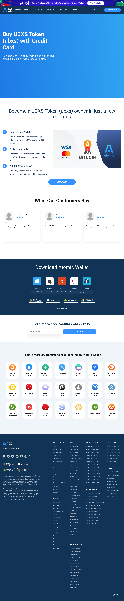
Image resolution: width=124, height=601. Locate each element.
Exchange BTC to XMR (92, 452)
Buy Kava (55, 542)
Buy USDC (56, 530)
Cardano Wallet (74, 461)
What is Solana (111, 478)
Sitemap (55, 489)
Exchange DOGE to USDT (93, 477)
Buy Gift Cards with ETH (114, 449)
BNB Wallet (73, 498)
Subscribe (80, 331)
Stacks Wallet (74, 538)
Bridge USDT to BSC (92, 511)
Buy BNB (55, 520)
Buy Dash (56, 548)
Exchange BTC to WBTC (93, 474)
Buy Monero (56, 517)
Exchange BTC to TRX (92, 468)
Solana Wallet (74, 452)
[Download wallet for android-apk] (70, 300)
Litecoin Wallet (74, 483)
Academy (56, 477)
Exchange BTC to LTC (92, 471)
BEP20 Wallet (74, 516)
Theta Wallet (74, 468)
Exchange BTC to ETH (92, 446)
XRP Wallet (73, 477)
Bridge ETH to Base (91, 496)
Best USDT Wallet (112, 493)
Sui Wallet (73, 534)
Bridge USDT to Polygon (93, 514)
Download (112, 10)
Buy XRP (55, 514)
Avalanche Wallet (75, 495)
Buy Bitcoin (56, 502)
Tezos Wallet (74, 489)
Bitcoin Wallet (74, 446)
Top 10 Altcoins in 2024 (113, 475)
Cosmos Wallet (74, 531)
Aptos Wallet (74, 519)
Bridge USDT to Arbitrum (93, 505)
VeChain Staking (75, 572)
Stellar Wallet (74, 510)
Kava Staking (74, 554)
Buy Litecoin (56, 523)
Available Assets (75, 548)
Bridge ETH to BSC (91, 499)
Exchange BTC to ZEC (92, 483)
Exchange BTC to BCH (92, 480)
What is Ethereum (112, 484)
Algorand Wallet (74, 465)
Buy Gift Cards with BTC (114, 446)
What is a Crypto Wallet (113, 472)
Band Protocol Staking (76, 569)
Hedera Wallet (74, 504)
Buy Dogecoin (57, 527)
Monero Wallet (74, 449)
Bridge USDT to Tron (92, 520)
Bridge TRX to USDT (92, 523)
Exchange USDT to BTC (93, 449)
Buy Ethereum (57, 505)
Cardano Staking (75, 578)
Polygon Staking (75, 557)
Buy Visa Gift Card (112, 461)
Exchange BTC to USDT (93, 461)
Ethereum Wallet (75, 455)
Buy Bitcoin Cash (58, 511)
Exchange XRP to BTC (92, 455)
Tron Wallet (73, 501)
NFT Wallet (73, 492)
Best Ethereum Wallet (113, 490)
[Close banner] (122, 2)
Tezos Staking (74, 566)
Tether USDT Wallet (76, 458)
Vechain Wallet (74, 522)
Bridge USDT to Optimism (93, 508)
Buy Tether (56, 508)
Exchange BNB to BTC (92, 458)
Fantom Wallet (74, 480)
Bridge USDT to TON (92, 517)
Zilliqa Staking (74, 575)
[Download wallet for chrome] (87, 300)
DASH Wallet (73, 528)
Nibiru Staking (74, 587)
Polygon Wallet (74, 486)
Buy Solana (56, 539)
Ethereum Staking (75, 551)
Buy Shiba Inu (57, 533)
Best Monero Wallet (112, 496)
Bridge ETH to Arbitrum (93, 493)
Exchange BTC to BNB (92, 465)
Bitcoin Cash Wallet (76, 507)
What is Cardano (111, 487)
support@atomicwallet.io (11, 448)
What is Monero (111, 481)
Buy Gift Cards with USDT (114, 452)
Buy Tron (55, 536)
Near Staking (74, 560)
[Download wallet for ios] (53, 300)
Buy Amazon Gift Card (113, 455)
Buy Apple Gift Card (112, 458)
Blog (54, 474)
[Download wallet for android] (36, 300)
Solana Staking (74, 584)
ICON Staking (74, 581)
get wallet (62, 182)
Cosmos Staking (75, 563)
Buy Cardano (57, 545)
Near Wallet (73, 474)
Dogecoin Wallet (75, 471)
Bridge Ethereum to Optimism (95, 502)
